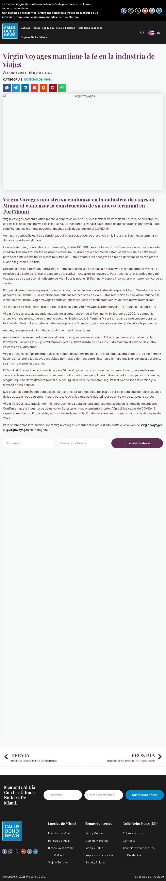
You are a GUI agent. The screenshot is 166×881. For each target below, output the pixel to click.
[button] (7, 88)
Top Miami (48, 28)
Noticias (25, 28)
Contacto (129, 840)
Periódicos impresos (89, 28)
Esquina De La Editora (33, 37)
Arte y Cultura (94, 833)
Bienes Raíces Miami (61, 848)
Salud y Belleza (95, 862)
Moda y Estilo (94, 848)
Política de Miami (59, 840)
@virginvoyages (17, 430)
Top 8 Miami (56, 855)
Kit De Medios (132, 855)
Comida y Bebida (96, 840)
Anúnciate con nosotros (139, 848)
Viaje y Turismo (65, 28)
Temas (36, 28)
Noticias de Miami (38, 79)
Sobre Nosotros (133, 833)
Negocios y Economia (99, 855)
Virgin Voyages (152, 425)
